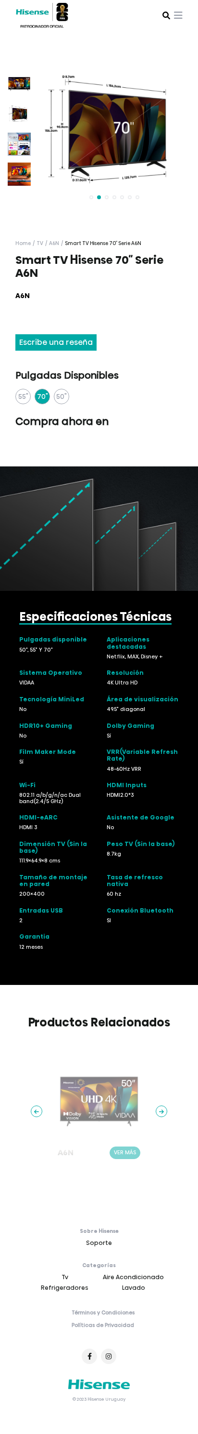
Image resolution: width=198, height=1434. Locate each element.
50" (61, 397)
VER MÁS (125, 1153)
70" (42, 397)
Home (23, 244)
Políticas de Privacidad (103, 1326)
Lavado (133, 1288)
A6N (54, 244)
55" (23, 397)
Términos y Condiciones (103, 1313)
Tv (40, 244)
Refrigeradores (64, 1288)
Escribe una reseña (56, 342)
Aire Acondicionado (133, 1277)
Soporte (99, 1243)
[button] (91, 198)
